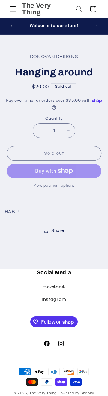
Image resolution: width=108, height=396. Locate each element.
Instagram (54, 299)
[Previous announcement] (11, 26)
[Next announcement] (96, 26)
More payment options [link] (54, 186)
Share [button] (57, 230)
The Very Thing (43, 393)
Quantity (54, 118)
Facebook (54, 286)
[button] (13, 9)
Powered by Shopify (76, 393)
